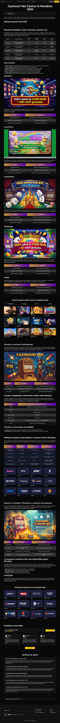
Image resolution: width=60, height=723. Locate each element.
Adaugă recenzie (50, 630)
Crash (36, 303)
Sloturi (49, 303)
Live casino (23, 303)
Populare (9, 303)
